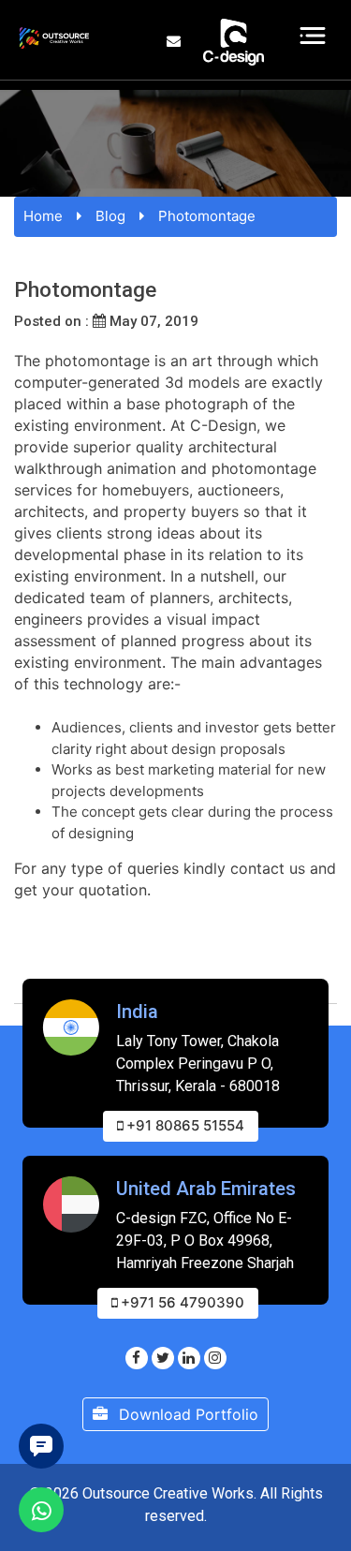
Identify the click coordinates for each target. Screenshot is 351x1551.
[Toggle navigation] (313, 36)
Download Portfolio (186, 1414)
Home (43, 216)
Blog (110, 216)
